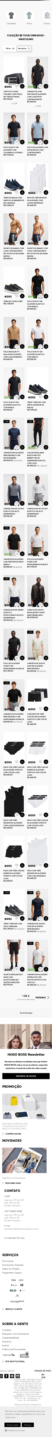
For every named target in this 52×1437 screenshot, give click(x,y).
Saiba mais (10, 1417)
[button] (14, 1430)
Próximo (40, 1046)
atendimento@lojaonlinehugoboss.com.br (19, 1322)
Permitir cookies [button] (12, 1425)
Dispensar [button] (27, 1425)
